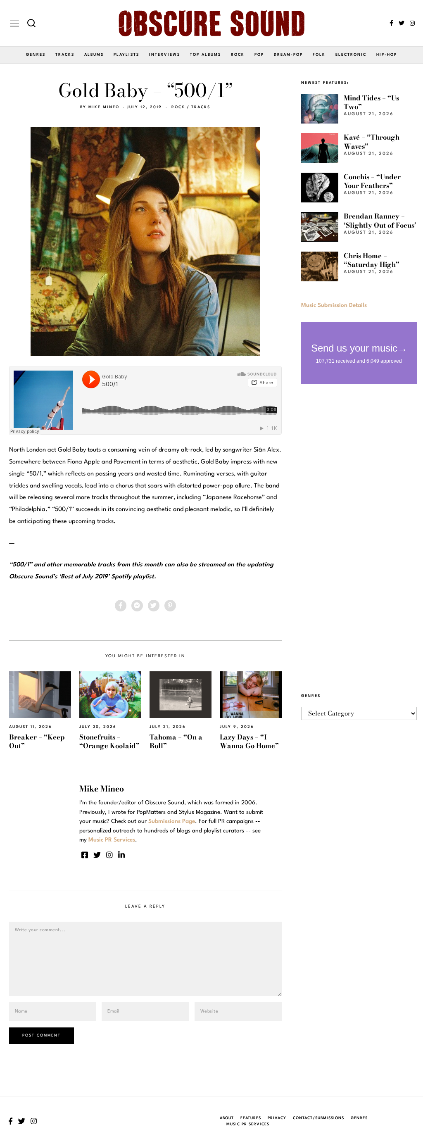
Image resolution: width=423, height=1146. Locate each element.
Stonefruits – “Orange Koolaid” (109, 741)
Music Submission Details (334, 305)
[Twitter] (401, 23)
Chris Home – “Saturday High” (371, 260)
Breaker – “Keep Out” (37, 741)
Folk (319, 55)
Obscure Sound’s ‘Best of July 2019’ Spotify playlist (81, 577)
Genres (35, 55)
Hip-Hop (386, 55)
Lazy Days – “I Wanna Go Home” (249, 741)
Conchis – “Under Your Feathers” (372, 181)
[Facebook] (391, 23)
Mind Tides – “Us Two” (371, 102)
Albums (94, 55)
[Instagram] (412, 23)
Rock (238, 55)
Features (250, 1118)
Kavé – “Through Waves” (371, 141)
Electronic (350, 55)
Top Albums (205, 55)
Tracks (64, 55)
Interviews (164, 55)
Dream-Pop (288, 55)
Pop (259, 55)
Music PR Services (247, 1124)
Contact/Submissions (318, 1118)
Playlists (126, 55)
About (227, 1118)
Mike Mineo (103, 107)
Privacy (277, 1118)
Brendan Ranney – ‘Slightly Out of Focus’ (380, 220)
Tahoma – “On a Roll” (176, 741)
